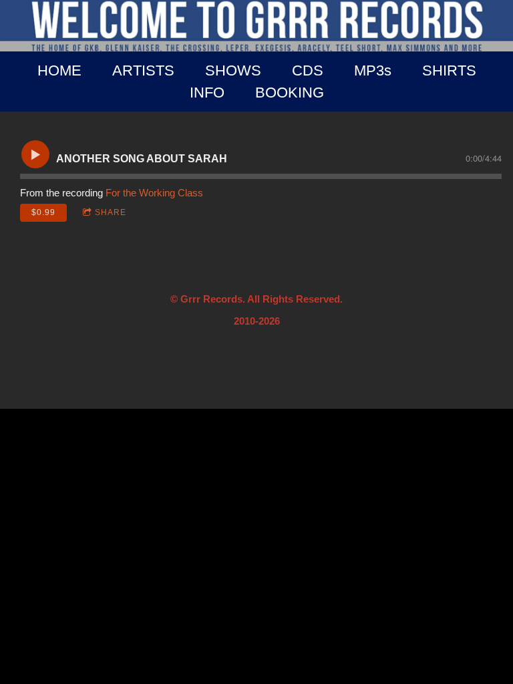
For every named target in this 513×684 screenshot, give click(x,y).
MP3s (372, 70)
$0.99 (43, 212)
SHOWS (233, 70)
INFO (207, 92)
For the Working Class (154, 192)
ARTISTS (143, 70)
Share (110, 212)
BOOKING (289, 92)
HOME (59, 70)
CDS (307, 70)
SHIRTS (449, 70)
